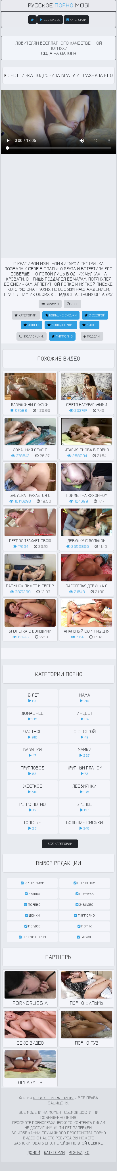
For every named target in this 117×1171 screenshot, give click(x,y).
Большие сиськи (62, 315)
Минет (91, 325)
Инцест (33, 325)
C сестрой (96, 315)
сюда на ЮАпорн (58, 53)
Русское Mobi (58, 5)
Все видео (51, 19)
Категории (77, 19)
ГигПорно (64, 336)
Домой (34, 1152)
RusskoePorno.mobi (53, 1097)
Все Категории (59, 843)
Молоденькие (62, 325)
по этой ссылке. (87, 1143)
